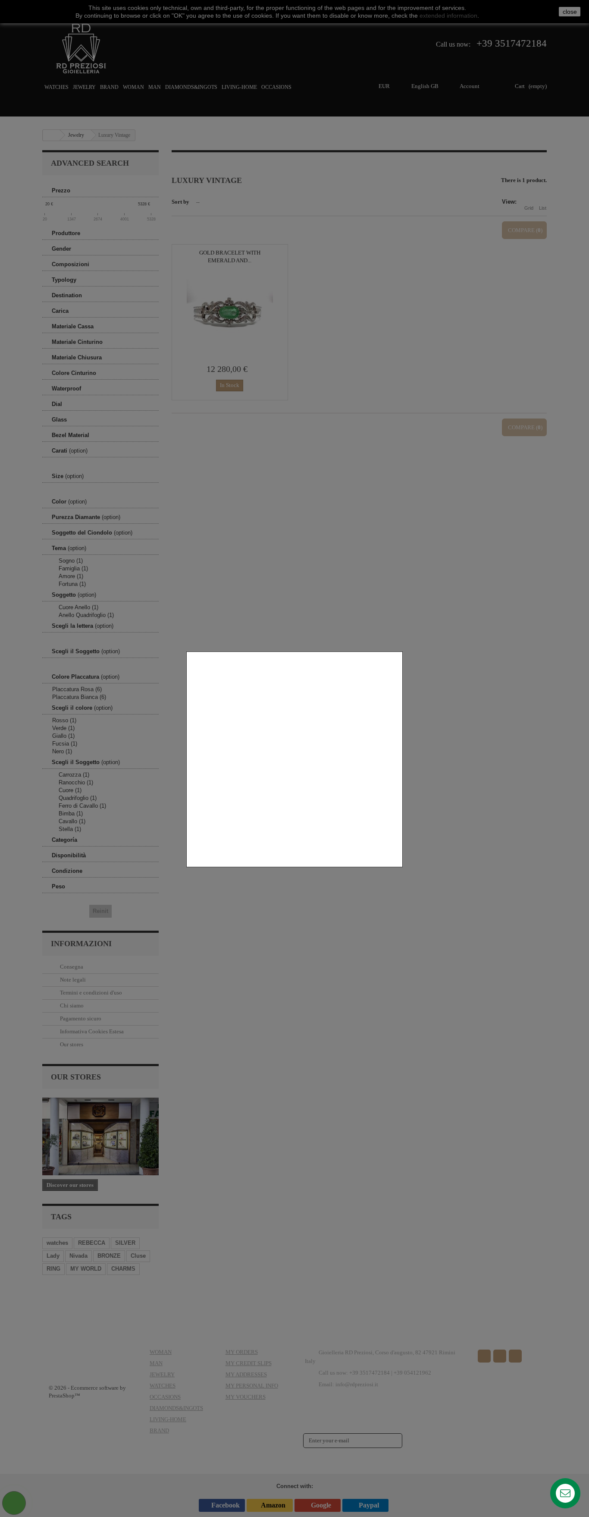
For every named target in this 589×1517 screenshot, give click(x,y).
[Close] (399, 871)
